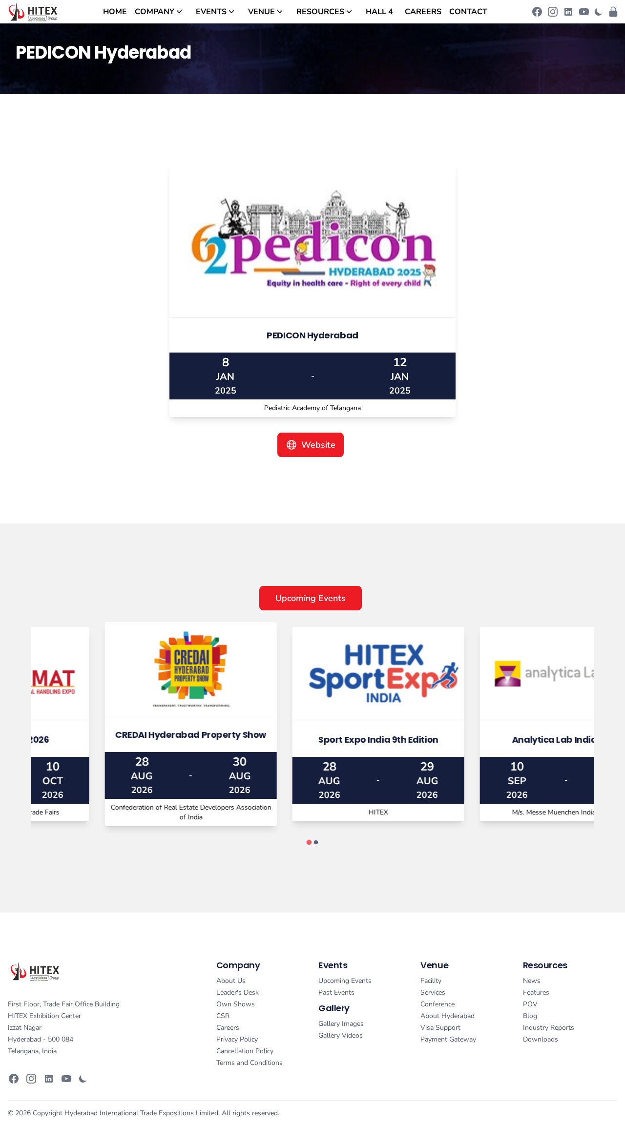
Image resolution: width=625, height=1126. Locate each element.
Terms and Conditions (249, 1062)
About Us (231, 980)
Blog (530, 1016)
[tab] (309, 842)
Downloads (540, 1039)
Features (536, 992)
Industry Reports (548, 1027)
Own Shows (235, 1004)
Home (115, 11)
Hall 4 (379, 11)
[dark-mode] (599, 12)
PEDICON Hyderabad (312, 335)
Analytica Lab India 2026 (500, 739)
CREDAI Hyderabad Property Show (125, 735)
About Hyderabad (447, 1016)
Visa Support (440, 1027)
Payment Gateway (448, 1039)
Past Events (336, 992)
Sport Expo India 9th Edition (312, 739)
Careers (423, 11)
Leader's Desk (237, 992)
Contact (468, 11)
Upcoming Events (310, 598)
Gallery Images (341, 1023)
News (532, 980)
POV (530, 1004)
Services (432, 992)
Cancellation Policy (244, 1051)
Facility (430, 980)
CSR (222, 1016)
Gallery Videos (340, 1035)
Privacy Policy (237, 1039)
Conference (437, 1004)
